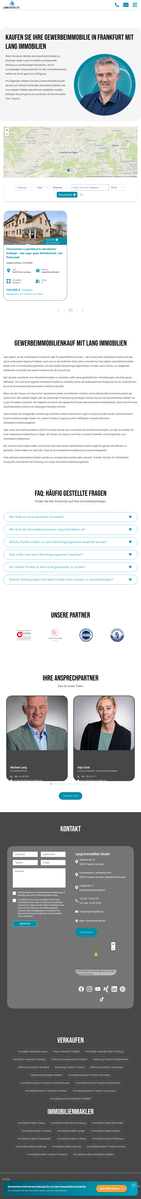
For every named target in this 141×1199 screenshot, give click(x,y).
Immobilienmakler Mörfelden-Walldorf (93, 1154)
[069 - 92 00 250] (118, 5)
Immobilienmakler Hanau (31, 1122)
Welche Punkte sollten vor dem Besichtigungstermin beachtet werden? (58, 542)
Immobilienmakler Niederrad (31, 1146)
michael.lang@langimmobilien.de (27, 780)
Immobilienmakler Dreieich (105, 1130)
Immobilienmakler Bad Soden (108, 1122)
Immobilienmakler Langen (71, 1130)
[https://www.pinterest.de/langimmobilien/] (122, 989)
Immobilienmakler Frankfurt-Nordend (47, 1154)
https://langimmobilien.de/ (92, 920)
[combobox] (90, 187)
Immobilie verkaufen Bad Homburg (104, 1051)
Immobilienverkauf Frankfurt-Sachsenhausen (45, 1082)
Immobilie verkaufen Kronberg (29, 1059)
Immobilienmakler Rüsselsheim (34, 1138)
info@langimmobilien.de (91, 911)
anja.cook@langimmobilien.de (93, 780)
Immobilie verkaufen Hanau (33, 1051)
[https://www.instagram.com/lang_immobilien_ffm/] (89, 989)
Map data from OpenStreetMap (125, 176)
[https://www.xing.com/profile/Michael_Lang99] (106, 989)
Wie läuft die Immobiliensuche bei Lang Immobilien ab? (47, 529)
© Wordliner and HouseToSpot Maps (99, 176)
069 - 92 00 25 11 (89, 776)
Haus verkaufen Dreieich (66, 1051)
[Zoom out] (7, 134)
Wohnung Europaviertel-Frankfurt (69, 1059)
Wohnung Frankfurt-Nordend (33, 1067)
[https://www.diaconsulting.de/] (55, 635)
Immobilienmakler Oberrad (66, 1146)
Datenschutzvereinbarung (50, 892)
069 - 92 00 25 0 (21, 776)
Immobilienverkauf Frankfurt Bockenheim (97, 1082)
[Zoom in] (7, 130)
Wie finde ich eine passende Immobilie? (36, 517)
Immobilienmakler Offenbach (108, 1138)
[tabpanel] (37, 738)
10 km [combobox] (114, 187)
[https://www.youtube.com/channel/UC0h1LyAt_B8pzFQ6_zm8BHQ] (98, 989)
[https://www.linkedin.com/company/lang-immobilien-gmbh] (114, 989)
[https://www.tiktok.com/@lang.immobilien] (102, 999)
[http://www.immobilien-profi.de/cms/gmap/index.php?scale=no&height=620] (24, 635)
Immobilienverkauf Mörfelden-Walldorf (70, 1098)
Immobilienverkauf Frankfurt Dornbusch (94, 1090)
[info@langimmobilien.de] (127, 5)
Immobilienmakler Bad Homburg (68, 1122)
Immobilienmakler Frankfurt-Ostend (106, 1146)
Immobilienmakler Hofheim (71, 1138)
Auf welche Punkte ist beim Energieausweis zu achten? (47, 567)
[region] (70, 152)
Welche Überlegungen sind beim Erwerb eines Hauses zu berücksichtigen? (61, 579)
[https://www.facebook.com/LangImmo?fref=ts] (81, 989)
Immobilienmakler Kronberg (36, 1130)
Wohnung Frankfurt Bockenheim (110, 1059)
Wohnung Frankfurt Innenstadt (106, 1067)
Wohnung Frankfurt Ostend (69, 1067)
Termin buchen (86, 932)
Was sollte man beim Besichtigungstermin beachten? (46, 554)
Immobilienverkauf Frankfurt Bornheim (89, 1075)
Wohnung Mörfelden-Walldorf (47, 1075)
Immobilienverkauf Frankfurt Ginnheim (46, 1090)
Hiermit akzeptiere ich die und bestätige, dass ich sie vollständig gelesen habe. (41, 893)
